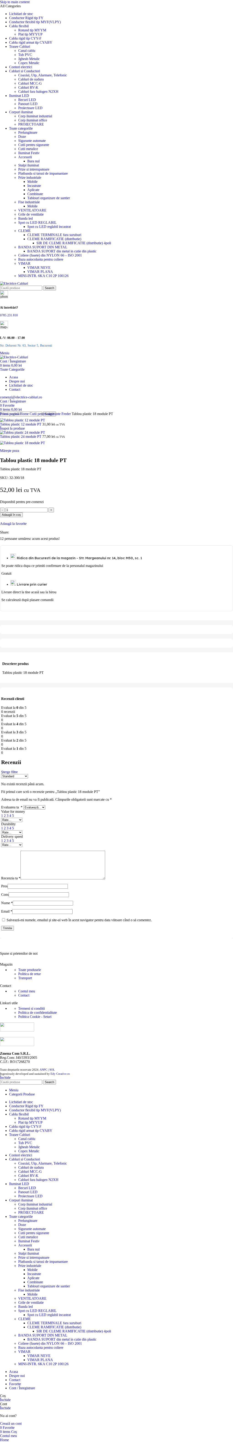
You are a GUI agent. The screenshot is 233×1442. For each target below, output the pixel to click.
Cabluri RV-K (28, 87)
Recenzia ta (10, 878)
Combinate (35, 194)
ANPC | (44, 1069)
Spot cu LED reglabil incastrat (49, 227)
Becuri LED (27, 100)
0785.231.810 (9, 315)
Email (6, 911)
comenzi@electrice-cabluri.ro (21, 397)
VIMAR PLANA (40, 272)
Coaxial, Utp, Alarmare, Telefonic (42, 75)
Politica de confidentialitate (37, 1012)
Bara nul (33, 161)
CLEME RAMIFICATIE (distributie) (54, 239)
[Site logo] (14, 283)
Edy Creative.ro (60, 1073)
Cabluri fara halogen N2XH (38, 91)
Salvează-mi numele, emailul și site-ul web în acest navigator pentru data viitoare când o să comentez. (79, 920)
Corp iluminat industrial (35, 116)
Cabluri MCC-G (30, 83)
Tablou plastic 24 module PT (21, 436)
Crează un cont (11, 1423)
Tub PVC (25, 55)
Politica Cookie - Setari (34, 1017)
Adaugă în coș (11, 514)
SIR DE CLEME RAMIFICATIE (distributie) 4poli (73, 243)
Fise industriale (29, 202)
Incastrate (34, 186)
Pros (4, 886)
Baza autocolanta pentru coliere (40, 259)
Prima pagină (10, 414)
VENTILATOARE (32, 210)
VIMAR (24, 263)
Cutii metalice (28, 149)
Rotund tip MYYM (32, 30)
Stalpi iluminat (28, 165)
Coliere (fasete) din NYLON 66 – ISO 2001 (50, 255)
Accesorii (25, 157)
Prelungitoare (27, 132)
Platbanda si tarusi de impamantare (43, 173)
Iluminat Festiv (29, 153)
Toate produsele (29, 970)
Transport (25, 978)
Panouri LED (28, 104)
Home (25, 414)
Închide (5, 1078)
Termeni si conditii (31, 1008)
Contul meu (26, 991)
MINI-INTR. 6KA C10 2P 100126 (43, 276)
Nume (7, 903)
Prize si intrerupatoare (33, 169)
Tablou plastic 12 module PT (21, 424)
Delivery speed (12, 836)
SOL (52, 1069)
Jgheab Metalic (29, 59)
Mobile (32, 182)
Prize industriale (29, 177)
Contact (23, 995)
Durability (8, 824)
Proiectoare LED (30, 108)
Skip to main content (15, 2)
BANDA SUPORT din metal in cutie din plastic (61, 251)
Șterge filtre (9, 772)
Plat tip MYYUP (30, 34)
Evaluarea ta (12, 807)
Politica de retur (29, 974)
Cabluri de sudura (31, 79)
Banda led (25, 218)
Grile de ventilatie (31, 214)
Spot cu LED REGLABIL (37, 222)
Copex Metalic (28, 63)
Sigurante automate (32, 141)
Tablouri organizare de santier (48, 198)
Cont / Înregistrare (22, 1388)
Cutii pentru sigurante (33, 145)
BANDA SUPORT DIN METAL (42, 247)
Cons (5, 894)
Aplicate (33, 190)
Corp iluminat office (32, 120)
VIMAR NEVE (39, 267)
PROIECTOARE (31, 124)
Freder (66, 414)
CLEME (24, 231)
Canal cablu (26, 51)
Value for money (13, 811)
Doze (22, 136)
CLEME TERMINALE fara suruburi (54, 235)
